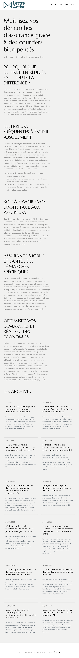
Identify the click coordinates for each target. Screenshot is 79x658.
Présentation (56, 4)
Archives (69, 4)
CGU (58, 652)
